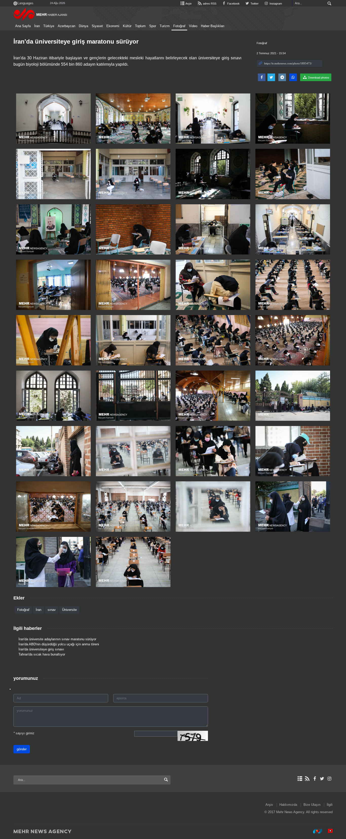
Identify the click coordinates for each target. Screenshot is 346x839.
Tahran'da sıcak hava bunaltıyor (41, 654)
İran (37, 26)
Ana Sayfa (23, 26)
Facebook (233, 3)
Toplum (140, 26)
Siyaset (97, 26)
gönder (22, 749)
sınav (52, 610)
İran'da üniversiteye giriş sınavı (41, 649)
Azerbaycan (66, 26)
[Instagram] (329, 778)
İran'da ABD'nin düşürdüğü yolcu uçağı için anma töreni (58, 644)
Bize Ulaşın (311, 805)
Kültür (127, 26)
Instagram (275, 3)
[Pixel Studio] (328, 831)
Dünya (83, 26)
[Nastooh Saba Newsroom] (315, 831)
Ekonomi (112, 26)
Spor (152, 26)
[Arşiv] (300, 778)
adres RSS (209, 3)
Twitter (254, 3)
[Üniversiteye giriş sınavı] (53, 118)
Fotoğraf (179, 26)
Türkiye (48, 26)
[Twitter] (322, 778)
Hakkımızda (288, 805)
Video (193, 26)
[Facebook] (314, 778)
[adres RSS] (307, 778)
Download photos (318, 77)
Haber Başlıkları (212, 26)
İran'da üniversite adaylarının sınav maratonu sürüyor (57, 639)
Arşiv (188, 3)
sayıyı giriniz (23, 733)
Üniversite (69, 610)
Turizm (165, 26)
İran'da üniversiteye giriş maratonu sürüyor (76, 41)
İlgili (330, 805)
